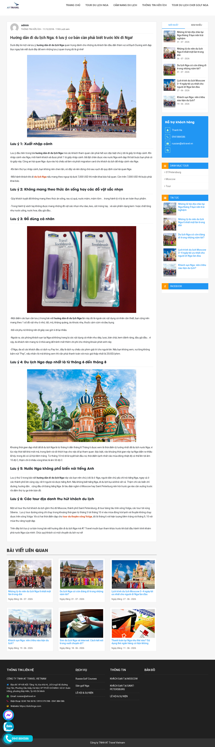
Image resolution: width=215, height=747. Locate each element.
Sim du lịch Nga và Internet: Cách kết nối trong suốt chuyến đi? (81, 642)
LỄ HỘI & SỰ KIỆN (84, 692)
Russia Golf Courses (86, 678)
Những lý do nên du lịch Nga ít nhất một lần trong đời (190, 51)
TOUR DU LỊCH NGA (96, 5)
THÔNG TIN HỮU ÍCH (31, 29)
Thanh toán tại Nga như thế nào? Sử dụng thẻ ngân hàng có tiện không (131, 642)
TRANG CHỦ (73, 5)
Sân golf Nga (82, 685)
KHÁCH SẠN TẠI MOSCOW (124, 678)
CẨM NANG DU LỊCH (125, 5)
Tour (168, 186)
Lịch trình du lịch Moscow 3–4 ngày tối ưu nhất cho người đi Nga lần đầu (132, 593)
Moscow (170, 179)
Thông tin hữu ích (154, 5)
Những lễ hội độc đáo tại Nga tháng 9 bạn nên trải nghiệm (190, 35)
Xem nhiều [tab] (196, 25)
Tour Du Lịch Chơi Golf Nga (190, 5)
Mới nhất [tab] (173, 25)
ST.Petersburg (173, 172)
